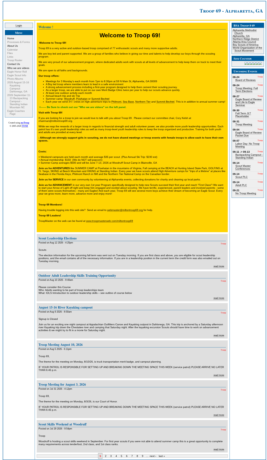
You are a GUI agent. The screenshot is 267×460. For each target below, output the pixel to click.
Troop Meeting (243, 124)
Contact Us (14, 64)
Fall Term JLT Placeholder (243, 115)
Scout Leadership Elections (58, 238)
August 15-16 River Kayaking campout (66, 307)
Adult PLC (241, 185)
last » (162, 456)
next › (153, 456)
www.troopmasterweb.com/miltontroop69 (109, 220)
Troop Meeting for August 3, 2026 (62, 384)
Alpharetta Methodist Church (244, 32)
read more (219, 266)
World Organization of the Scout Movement (247, 49)
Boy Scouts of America (245, 44)
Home (11, 38)
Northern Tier (143, 101)
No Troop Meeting (245, 193)
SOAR (25, 126)
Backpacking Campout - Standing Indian (249, 156)
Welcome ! (46, 27)
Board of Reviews (245, 80)
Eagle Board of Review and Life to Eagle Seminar (248, 102)
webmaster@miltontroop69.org (125, 210)
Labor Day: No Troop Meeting (247, 145)
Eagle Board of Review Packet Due (248, 134)
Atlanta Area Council (244, 41)
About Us (13, 45)
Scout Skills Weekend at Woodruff (62, 424)
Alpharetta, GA (241, 36)
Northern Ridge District (246, 38)
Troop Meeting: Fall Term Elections (246, 90)
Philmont (116, 101)
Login (19, 25)
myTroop (25, 122)
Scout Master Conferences (243, 167)
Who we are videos (18, 68)
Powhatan (82, 98)
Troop (223, 244)
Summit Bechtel (100, 98)
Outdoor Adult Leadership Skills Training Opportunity (77, 275)
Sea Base (128, 101)
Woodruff (69, 98)
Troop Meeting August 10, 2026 (61, 344)
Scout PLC (241, 176)
